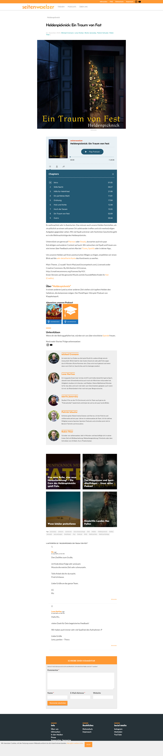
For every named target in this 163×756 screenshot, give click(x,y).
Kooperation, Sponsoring (61, 740)
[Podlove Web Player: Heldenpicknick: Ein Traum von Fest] (81, 180)
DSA (88, 531)
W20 (85, 534)
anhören (60, 531)
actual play (53, 531)
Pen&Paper (67, 534)
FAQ (111, 1)
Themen (61, 7)
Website (97, 693)
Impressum (129, 1)
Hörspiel (49, 534)
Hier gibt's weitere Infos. (75, 743)
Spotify (91, 248)
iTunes (84, 248)
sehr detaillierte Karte (66, 258)
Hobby (111, 531)
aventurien (68, 531)
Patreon (72, 241)
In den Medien (57, 734)
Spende (106, 335)
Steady (83, 241)
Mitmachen (103, 1)
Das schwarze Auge (79, 531)
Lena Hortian (79, 33)
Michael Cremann (67, 33)
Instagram (118, 729)
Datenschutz (119, 1)
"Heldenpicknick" (61, 286)
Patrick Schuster (103, 33)
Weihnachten (93, 534)
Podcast (79, 534)
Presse (53, 737)
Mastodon (118, 732)
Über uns (83, 7)
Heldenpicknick (53, 17)
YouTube (118, 734)
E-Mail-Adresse (77, 693)
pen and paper (58, 534)
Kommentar (53, 670)
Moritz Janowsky (90, 33)
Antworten (114, 599)
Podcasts (72, 7)
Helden (94, 531)
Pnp (74, 534)
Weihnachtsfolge (104, 534)
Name (50, 693)
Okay (88, 744)
